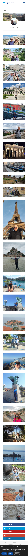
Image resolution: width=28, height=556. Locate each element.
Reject (10, 553)
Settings (17, 553)
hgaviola (14, 27)
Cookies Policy (18, 544)
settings (16, 550)
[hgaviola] (14, 21)
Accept (4, 553)
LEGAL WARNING (8, 544)
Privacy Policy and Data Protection (13, 542)
